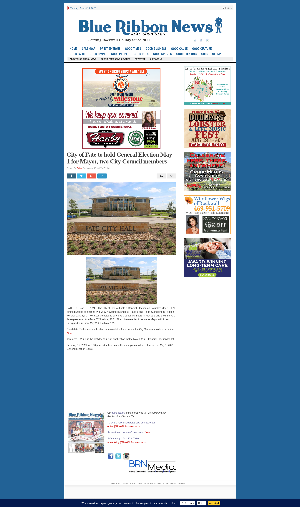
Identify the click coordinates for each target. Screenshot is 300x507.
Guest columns (212, 54)
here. (70, 333)
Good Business (156, 49)
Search (228, 8)
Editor (79, 168)
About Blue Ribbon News (83, 59)
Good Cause (179, 49)
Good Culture (202, 49)
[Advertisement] (121, 383)
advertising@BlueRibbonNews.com (127, 442)
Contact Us (156, 59)
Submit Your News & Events (115, 59)
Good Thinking (186, 54)
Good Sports (162, 54)
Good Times (133, 49)
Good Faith (77, 54)
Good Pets (141, 54)
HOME (73, 49)
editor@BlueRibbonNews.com (124, 426)
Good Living (98, 54)
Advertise (140, 59)
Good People (120, 54)
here (147, 432)
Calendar (88, 49)
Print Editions (110, 49)
